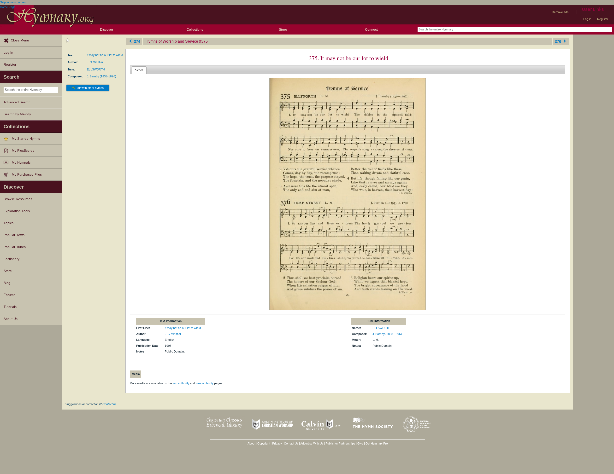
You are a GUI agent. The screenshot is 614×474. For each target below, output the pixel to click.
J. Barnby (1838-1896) (101, 76)
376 (558, 41)
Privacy (277, 443)
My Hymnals (21, 162)
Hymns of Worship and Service (172, 41)
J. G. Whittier (95, 62)
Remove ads (560, 12)
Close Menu (20, 40)
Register (602, 19)
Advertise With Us (311, 443)
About (251, 443)
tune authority (204, 383)
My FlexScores (23, 150)
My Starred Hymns (26, 138)
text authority (181, 383)
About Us (11, 319)
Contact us (109, 404)
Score (139, 70)
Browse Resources (18, 199)
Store (283, 29)
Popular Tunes (15, 247)
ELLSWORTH (96, 69)
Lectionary (11, 259)
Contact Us (291, 443)
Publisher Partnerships (340, 443)
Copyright (263, 443)
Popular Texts (14, 235)
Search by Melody (17, 114)
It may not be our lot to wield (105, 55)
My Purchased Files (27, 174)
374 (136, 41)
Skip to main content (13, 2)
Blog (7, 283)
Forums (9, 295)
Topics (8, 223)
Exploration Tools (17, 211)
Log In (8, 52)
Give (360, 443)
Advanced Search (17, 102)
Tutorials (10, 307)
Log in (587, 19)
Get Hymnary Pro (377, 443)
